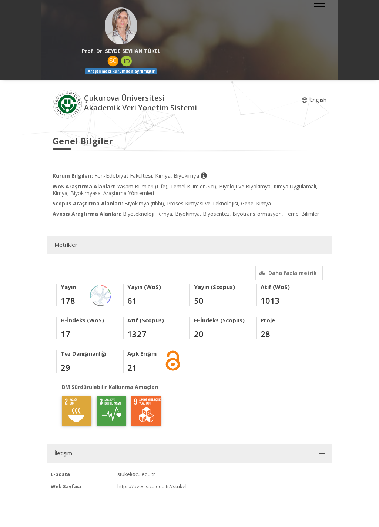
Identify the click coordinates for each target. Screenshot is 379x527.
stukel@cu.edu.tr (136, 474)
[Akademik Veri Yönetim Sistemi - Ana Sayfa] (68, 103)
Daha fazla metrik (292, 272)
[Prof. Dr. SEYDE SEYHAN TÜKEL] (121, 25)
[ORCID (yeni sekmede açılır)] (126, 61)
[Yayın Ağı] (101, 294)
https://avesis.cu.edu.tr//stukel (152, 486)
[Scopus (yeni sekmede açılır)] (112, 61)
